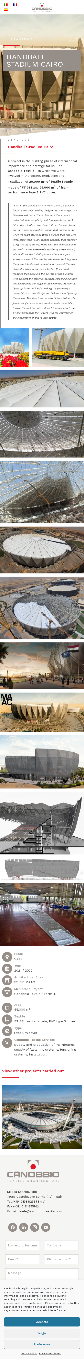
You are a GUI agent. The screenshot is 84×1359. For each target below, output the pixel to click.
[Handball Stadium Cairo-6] (42, 914)
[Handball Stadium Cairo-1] (42, 666)
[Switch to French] (15, 4)
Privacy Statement (50, 1353)
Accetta (42, 1322)
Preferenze (42, 1344)
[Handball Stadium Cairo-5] (42, 869)
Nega (42, 1333)
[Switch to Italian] (6, 4)
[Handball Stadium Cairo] (14, 347)
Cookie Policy (29, 1353)
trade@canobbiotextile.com (40, 1211)
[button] (7, 1117)
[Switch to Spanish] (6, 9)
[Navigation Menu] (77, 7)
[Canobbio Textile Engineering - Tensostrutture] (42, 7)
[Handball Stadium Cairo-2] (42, 712)
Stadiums (21, 39)
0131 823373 (30, 1201)
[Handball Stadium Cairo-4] (42, 823)
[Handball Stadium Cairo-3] (42, 762)
